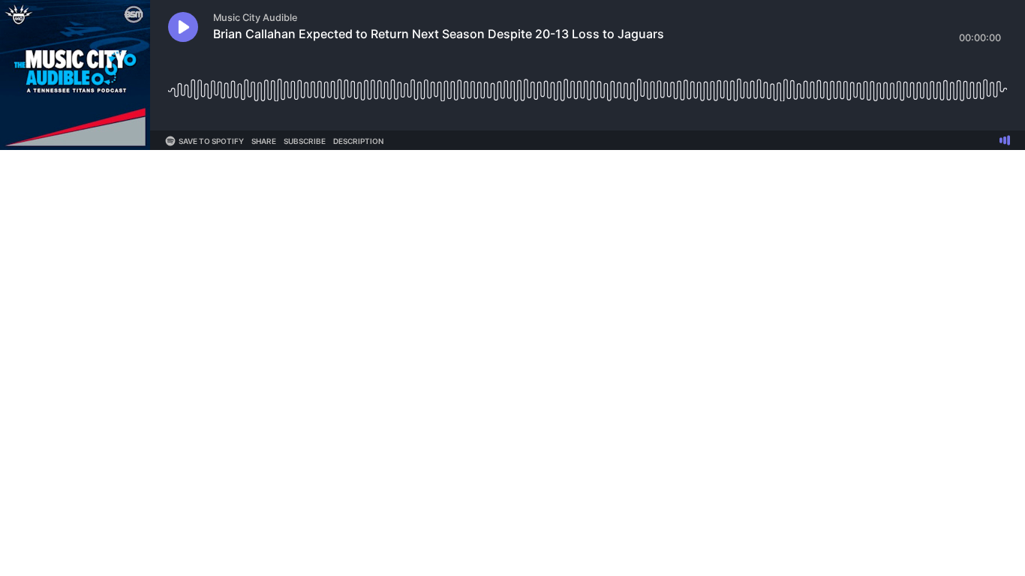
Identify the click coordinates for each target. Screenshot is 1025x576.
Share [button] (263, 141)
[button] (183, 27)
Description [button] (358, 141)
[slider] (587, 84)
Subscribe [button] (305, 141)
